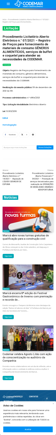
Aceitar (28, 429)
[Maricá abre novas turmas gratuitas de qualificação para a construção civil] (28, 219)
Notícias (6, 231)
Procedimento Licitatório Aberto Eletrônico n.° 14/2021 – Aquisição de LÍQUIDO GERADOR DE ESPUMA (13, 178)
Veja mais (8, 256)
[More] (33, 134)
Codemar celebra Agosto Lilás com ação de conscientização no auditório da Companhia (27, 357)
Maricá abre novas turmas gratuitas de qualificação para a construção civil (26, 237)
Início (5, 19)
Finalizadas (6, 65)
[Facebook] (46, 398)
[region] (28, 418)
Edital (5, 118)
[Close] (53, 403)
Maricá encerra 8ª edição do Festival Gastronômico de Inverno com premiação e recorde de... (27, 296)
